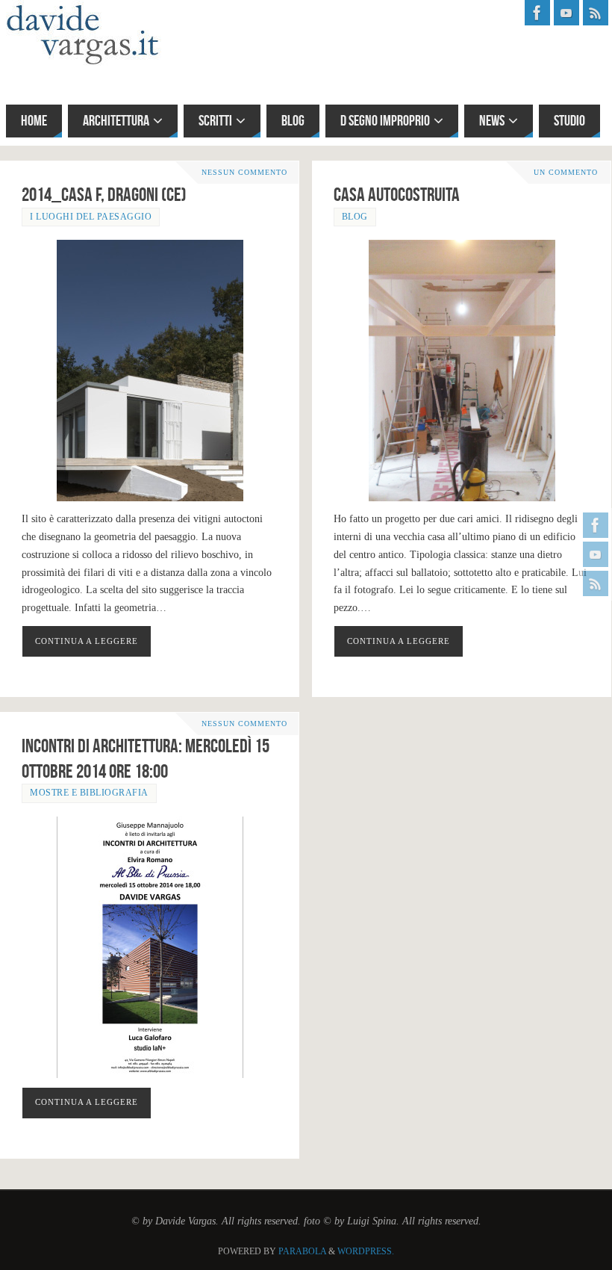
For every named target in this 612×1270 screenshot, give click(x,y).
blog (355, 216)
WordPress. (365, 1251)
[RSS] (595, 583)
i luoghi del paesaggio (91, 216)
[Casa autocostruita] (462, 370)
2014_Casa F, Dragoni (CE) (104, 194)
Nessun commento (244, 172)
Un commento (566, 172)
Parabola (302, 1251)
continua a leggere (86, 640)
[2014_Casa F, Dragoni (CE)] (150, 370)
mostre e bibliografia (89, 792)
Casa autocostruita (397, 194)
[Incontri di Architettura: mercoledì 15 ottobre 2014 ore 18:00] (150, 947)
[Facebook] (595, 525)
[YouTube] (595, 554)
